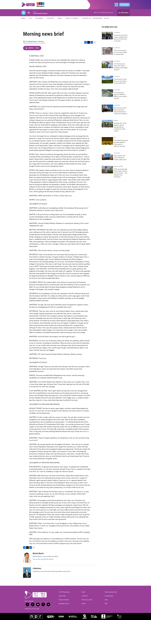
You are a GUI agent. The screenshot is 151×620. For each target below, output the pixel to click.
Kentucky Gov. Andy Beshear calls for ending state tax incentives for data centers (120, 127)
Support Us (86, 18)
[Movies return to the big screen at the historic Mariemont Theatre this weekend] (107, 108)
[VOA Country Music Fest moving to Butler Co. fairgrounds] (107, 51)
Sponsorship (97, 18)
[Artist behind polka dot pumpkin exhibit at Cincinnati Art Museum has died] (107, 141)
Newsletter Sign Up (64, 603)
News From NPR (118, 166)
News (23, 18)
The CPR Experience (64, 592)
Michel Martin (33, 41)
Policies (84, 603)
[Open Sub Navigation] (26, 18)
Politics (116, 120)
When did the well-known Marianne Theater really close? (120, 157)
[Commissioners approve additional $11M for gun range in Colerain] (107, 93)
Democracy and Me (87, 599)
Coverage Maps (109, 596)
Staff (106, 603)
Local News (117, 32)
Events (83, 592)
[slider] (31, 13)
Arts (115, 137)
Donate (125, 5)
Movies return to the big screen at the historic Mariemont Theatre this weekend (120, 111)
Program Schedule (64, 599)
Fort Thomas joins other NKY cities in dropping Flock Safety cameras (120, 67)
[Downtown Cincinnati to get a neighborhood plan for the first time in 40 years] (107, 35)
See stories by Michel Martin (43, 559)
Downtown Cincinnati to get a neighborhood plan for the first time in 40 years (120, 38)
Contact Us (85, 596)
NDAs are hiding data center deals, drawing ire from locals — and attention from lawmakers (120, 173)
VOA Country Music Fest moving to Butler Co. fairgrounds (120, 52)
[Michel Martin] (27, 557)
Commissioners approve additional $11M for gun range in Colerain (120, 95)
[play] (23, 13)
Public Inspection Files (111, 592)
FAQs (106, 599)
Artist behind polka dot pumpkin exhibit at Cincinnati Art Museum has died (121, 143)
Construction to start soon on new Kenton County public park (120, 81)
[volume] (28, 13)
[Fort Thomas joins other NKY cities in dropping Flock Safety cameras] (107, 64)
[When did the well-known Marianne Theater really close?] (107, 156)
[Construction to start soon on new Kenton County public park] (107, 79)
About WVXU (62, 596)
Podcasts (50, 18)
